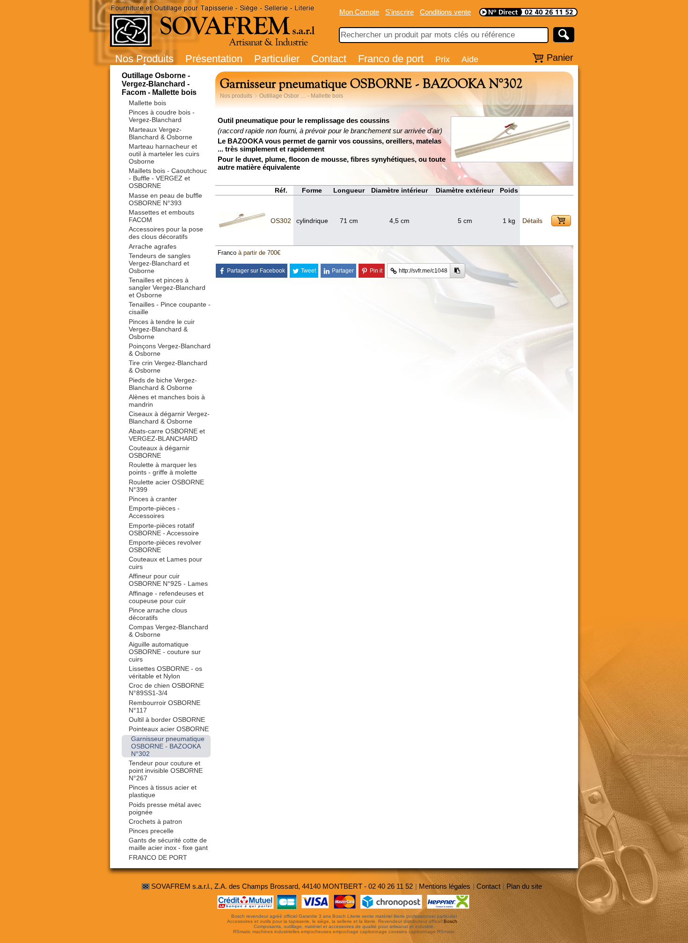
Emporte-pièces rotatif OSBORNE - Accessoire (164, 529)
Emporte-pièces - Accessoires (154, 511)
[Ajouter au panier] (561, 220)
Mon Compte (359, 12)
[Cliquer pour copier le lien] (457, 270)
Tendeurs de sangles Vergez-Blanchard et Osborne (159, 263)
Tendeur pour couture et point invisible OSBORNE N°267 (166, 770)
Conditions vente (445, 12)
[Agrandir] (512, 156)
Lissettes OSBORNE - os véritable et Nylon (165, 672)
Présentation (213, 59)
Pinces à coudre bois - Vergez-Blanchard (162, 115)
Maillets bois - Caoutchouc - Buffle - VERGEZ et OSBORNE (168, 178)
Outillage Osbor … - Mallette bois (301, 96)
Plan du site (524, 886)
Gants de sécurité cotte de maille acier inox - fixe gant (168, 843)
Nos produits (236, 96)
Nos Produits (144, 59)
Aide (469, 59)
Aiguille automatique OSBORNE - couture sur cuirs (165, 652)
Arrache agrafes (152, 246)
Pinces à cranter (153, 499)
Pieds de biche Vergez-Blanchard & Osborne (163, 383)
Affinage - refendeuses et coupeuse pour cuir (166, 597)
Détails (532, 220)
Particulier (277, 59)
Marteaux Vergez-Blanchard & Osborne (160, 133)
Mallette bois (147, 103)
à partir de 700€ (259, 253)
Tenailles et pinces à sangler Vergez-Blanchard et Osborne (167, 287)
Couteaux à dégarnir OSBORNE (159, 451)
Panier (560, 57)
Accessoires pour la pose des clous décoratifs (166, 232)
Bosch (450, 921)
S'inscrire (399, 12)
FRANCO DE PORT (158, 857)
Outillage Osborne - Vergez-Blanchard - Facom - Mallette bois (159, 84)
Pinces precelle (151, 831)
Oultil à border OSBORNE (167, 719)
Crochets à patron (155, 821)
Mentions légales (444, 886)
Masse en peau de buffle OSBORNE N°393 (165, 199)
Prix (442, 59)
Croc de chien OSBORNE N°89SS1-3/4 (166, 689)
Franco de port (391, 59)
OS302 (281, 220)
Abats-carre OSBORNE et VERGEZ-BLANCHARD (167, 434)
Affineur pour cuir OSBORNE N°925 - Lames (168, 579)
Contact (328, 59)
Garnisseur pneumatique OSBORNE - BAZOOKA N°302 (168, 746)
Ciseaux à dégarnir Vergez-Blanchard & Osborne (169, 417)
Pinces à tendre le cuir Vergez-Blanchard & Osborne (162, 329)
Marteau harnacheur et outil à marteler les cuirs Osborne (164, 154)
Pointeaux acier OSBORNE (169, 729)
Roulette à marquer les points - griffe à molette (163, 468)
